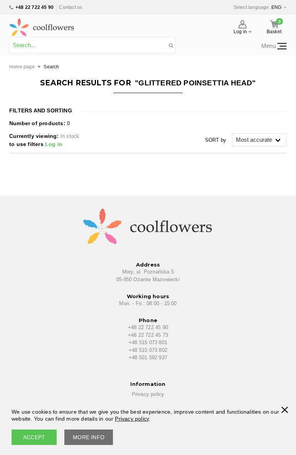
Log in (53, 144)
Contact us (70, 7)
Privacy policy (148, 394)
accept (34, 437)
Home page (22, 67)
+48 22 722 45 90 (34, 7)
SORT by (215, 140)
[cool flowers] (42, 25)
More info (88, 437)
